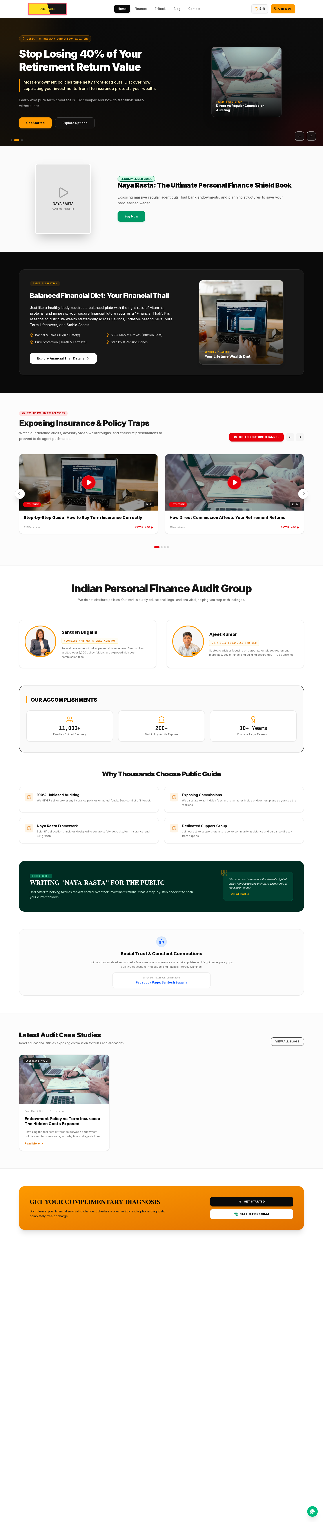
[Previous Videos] (290, 437)
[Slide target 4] (168, 547)
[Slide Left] (20, 494)
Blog (177, 9)
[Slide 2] (16, 140)
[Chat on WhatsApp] (312, 1511)
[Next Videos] (300, 437)
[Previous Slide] (299, 136)
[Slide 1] (11, 140)
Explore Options (74, 123)
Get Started (35, 123)
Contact (194, 9)
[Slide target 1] (157, 547)
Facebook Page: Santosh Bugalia (161, 982)
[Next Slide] (311, 136)
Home (122, 9)
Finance (140, 9)
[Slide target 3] (165, 547)
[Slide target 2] (162, 547)
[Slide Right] (303, 494)
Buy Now (131, 216)
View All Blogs (287, 1041)
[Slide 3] (22, 140)
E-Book (160, 9)
